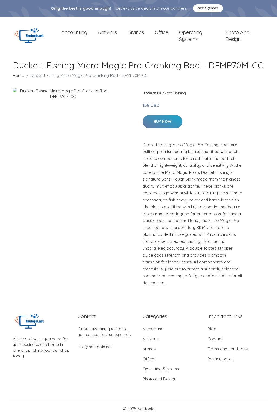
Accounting (74, 32)
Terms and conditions (227, 348)
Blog (211, 328)
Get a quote (208, 8)
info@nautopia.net (95, 346)
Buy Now (162, 121)
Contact (214, 338)
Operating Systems (190, 35)
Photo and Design (237, 35)
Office (161, 32)
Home (18, 75)
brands (136, 32)
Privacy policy (220, 358)
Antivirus (107, 32)
